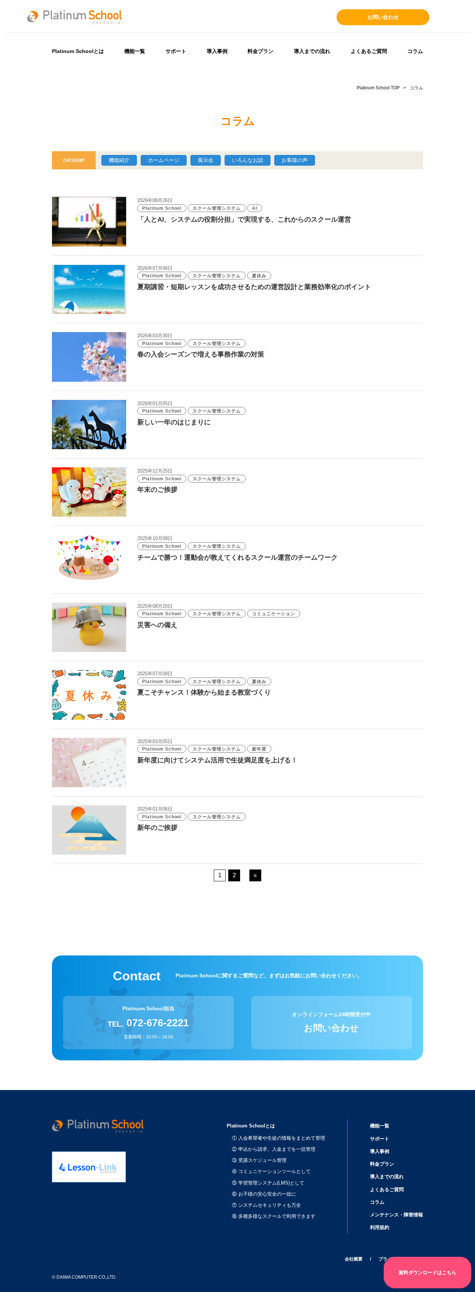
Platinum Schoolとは (78, 51)
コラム (415, 51)
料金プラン (260, 51)
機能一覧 (134, 51)
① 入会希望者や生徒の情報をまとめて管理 (278, 1138)
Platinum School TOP (378, 87)
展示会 (205, 160)
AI (254, 208)
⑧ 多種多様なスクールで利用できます (273, 1216)
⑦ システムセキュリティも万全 (266, 1205)
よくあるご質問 (369, 51)
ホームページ (163, 160)
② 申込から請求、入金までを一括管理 (273, 1149)
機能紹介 (119, 160)
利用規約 (379, 1227)
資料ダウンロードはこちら (427, 1272)
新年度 (259, 749)
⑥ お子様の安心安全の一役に (264, 1194)
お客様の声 (295, 160)
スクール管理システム (217, 208)
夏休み (259, 275)
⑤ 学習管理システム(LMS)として (268, 1183)
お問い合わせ (383, 17)
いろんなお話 (247, 160)
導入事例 (217, 51)
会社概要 (354, 1259)
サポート (176, 51)
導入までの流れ (312, 51)
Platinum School (161, 208)
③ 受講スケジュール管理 (259, 1160)
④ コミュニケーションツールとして (271, 1171)
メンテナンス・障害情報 (396, 1215)
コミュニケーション (273, 613)
